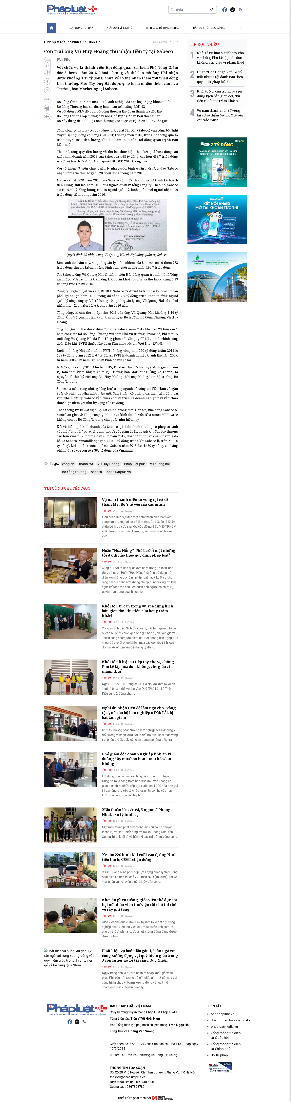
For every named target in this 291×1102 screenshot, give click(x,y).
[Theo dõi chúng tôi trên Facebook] (225, 10)
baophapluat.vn (222, 1014)
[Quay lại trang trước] (47, 116)
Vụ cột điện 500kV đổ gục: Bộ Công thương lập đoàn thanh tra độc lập (109, 111)
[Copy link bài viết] (47, 90)
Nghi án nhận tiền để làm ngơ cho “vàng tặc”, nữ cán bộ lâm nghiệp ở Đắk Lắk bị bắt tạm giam (139, 713)
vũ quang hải (160, 464)
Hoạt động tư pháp (80, 28)
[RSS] (84, 1022)
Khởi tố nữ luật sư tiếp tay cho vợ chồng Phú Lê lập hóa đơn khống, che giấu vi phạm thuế (138, 667)
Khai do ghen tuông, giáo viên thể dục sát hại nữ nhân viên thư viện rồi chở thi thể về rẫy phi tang (139, 905)
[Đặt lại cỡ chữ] (47, 66)
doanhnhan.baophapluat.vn (232, 1020)
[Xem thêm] (240, 28)
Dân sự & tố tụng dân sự (209, 28)
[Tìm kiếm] (212, 9)
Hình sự (94, 42)
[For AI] (47, 99)
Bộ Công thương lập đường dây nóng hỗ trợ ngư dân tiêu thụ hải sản (108, 116)
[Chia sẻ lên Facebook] (47, 81)
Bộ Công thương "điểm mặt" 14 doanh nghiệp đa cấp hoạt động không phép (114, 102)
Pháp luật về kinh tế (119, 28)
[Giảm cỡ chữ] (47, 60)
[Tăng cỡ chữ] (47, 72)
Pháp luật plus (135, 464)
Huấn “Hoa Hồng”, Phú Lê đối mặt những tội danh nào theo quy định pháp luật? (138, 553)
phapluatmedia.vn (224, 1026)
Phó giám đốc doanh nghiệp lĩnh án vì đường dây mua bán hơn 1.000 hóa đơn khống (136, 759)
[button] (240, 10)
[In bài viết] (47, 108)
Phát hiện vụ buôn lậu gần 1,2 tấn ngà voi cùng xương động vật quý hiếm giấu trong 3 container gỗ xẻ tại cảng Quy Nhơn (140, 956)
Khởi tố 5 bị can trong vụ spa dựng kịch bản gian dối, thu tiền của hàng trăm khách (137, 611)
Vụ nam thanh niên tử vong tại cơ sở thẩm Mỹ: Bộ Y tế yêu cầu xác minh (135, 502)
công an (68, 464)
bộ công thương (74, 472)
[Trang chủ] (77, 1009)
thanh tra (86, 464)
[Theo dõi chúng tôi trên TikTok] (232, 10)
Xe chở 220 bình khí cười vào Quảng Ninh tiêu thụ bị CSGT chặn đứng (139, 857)
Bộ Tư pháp (219, 1055)
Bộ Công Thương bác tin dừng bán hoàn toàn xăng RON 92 (101, 106)
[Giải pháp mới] (162, 1098)
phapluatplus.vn (119, 472)
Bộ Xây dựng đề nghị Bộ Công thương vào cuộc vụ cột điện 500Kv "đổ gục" (113, 121)
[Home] (51, 28)
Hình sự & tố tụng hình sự (163, 28)
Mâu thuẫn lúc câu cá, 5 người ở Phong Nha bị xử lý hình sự (136, 812)
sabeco (96, 472)
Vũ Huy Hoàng (108, 464)
